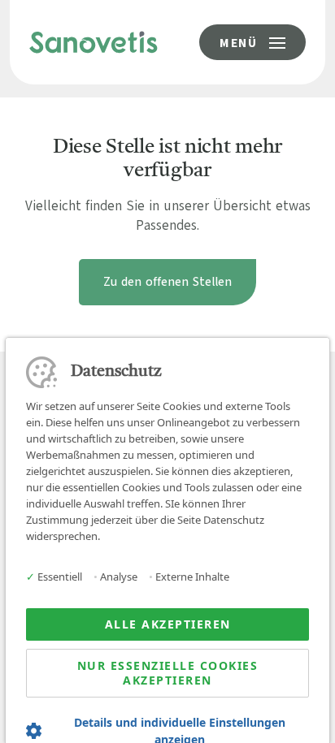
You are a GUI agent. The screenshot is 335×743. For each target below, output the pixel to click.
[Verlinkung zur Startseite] (93, 41)
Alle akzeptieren (168, 624)
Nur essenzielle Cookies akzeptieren (168, 673)
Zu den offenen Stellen (167, 282)
